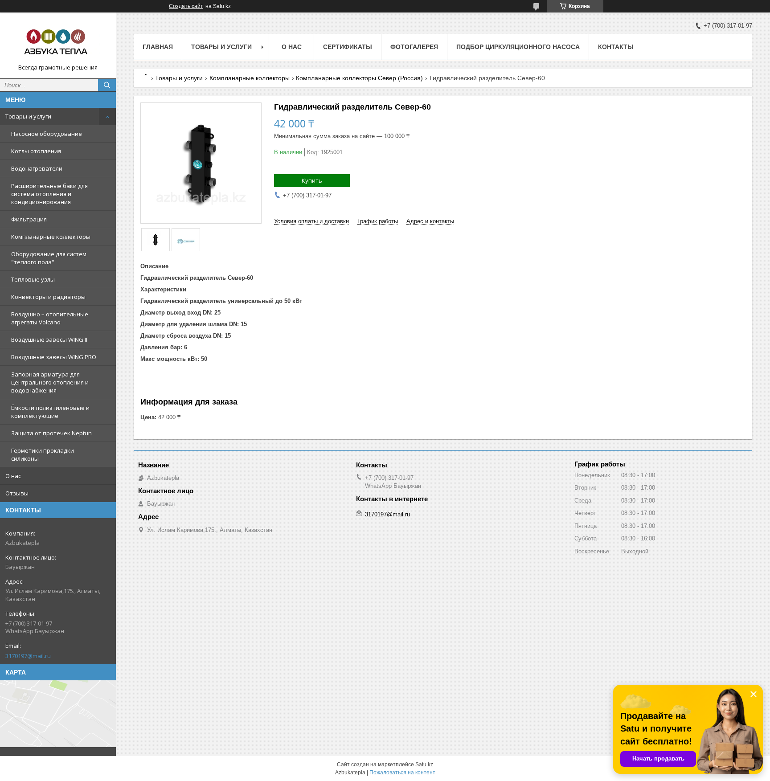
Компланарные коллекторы (50, 237)
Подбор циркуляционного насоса (518, 46)
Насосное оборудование (46, 134)
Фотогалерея (414, 46)
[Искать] (107, 85)
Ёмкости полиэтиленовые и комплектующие (50, 412)
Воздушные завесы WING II (49, 339)
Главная (158, 46)
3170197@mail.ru (28, 656)
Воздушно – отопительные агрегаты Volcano (49, 318)
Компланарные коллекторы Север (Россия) (359, 78)
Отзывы (17, 493)
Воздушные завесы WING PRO (53, 357)
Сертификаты (347, 46)
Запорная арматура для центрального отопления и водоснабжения (50, 382)
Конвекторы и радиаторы (48, 297)
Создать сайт (186, 6)
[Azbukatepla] (58, 41)
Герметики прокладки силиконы (42, 454)
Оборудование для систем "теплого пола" (48, 258)
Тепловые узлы (33, 279)
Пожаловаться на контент (402, 772)
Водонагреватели (36, 168)
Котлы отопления (36, 151)
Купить (312, 180)
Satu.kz (424, 764)
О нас (13, 476)
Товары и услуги (28, 116)
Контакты (616, 46)
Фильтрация (29, 219)
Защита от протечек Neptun (51, 433)
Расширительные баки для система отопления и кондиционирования (49, 194)
